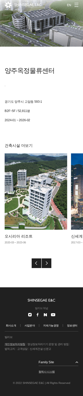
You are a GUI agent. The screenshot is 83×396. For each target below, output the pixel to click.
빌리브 (8, 337)
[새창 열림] (30, 314)
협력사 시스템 (47, 371)
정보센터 (72, 325)
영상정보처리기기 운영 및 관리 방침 (48, 344)
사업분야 (30, 325)
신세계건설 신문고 (40, 348)
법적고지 (10, 348)
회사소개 (11, 325)
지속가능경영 (51, 325)
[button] (36, 263)
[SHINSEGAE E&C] (23, 4)
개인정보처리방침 (15, 344)
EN (69, 5)
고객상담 (22, 348)
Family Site (46, 362)
